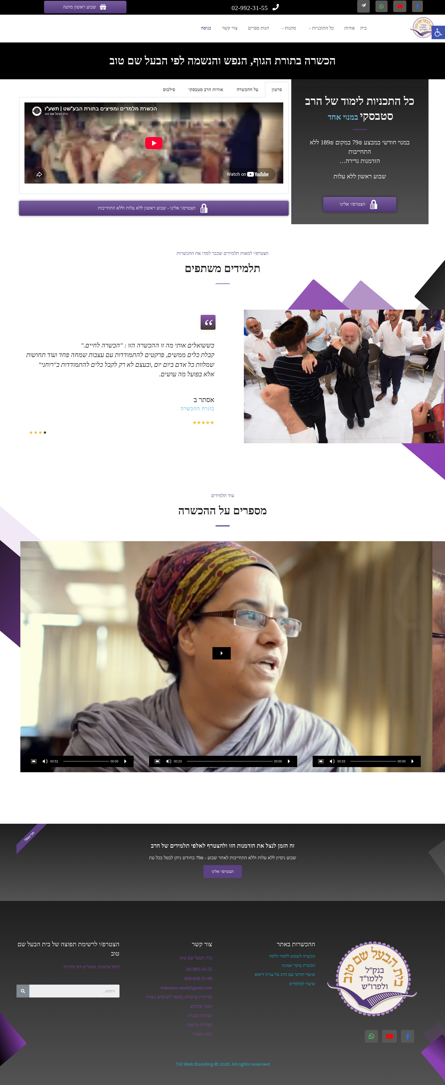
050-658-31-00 (198, 978)
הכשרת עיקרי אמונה (298, 965)
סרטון (277, 89)
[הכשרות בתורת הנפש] (423, 27)
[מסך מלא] (321, 761)
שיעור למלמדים (302, 983)
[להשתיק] (332, 761)
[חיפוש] (22, 991)
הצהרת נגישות (199, 1024)
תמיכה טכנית (200, 1015)
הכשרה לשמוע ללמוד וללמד (292, 956)
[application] (79, 656)
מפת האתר (202, 1034)
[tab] (277, 89)
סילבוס (169, 89)
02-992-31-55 (199, 969)
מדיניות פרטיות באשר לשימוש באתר (179, 997)
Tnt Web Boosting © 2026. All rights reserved (223, 1064)
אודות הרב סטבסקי (206, 89)
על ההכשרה (247, 89)
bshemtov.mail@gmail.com (186, 987)
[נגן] (412, 761)
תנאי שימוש (201, 1006)
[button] (221, 653)
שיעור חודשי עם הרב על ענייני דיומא (285, 974)
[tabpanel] (154, 145)
